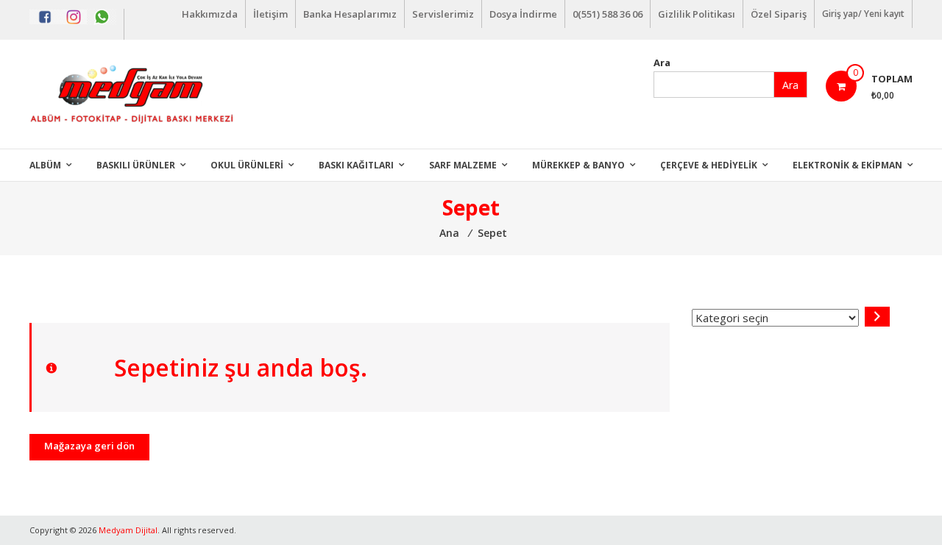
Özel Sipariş (779, 14)
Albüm (45, 165)
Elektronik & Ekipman (847, 165)
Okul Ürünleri (246, 165)
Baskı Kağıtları (356, 165)
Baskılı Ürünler (135, 165)
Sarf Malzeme (463, 165)
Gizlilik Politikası (696, 14)
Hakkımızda (210, 14)
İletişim (270, 14)
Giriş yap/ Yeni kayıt (863, 13)
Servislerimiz (443, 14)
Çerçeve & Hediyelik (708, 165)
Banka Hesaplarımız (350, 14)
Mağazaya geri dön (89, 445)
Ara (662, 62)
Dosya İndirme (523, 14)
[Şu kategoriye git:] (877, 317)
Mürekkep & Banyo (578, 165)
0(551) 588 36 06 (607, 14)
